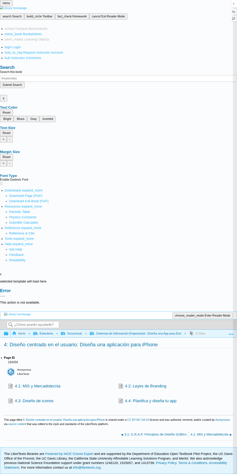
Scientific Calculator (23, 222)
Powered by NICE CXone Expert (69, 454)
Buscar (10, 325)
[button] (16, 255)
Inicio (22, 333)
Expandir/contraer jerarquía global (8, 333)
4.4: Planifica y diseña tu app (150, 401)
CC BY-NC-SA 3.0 (138, 419)
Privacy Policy (166, 463)
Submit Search (12, 84)
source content (17, 424)
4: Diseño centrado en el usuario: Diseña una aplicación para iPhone (64, 419)
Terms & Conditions (192, 463)
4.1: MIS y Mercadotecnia (37, 386)
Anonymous (222, 419)
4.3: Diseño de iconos (34, 401)
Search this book (11, 71)
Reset (6, 112)
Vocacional (74, 333)
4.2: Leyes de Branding (145, 386)
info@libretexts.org (86, 467)
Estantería (46, 333)
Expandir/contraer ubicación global (231, 332)
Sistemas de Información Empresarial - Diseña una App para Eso (138, 333)
